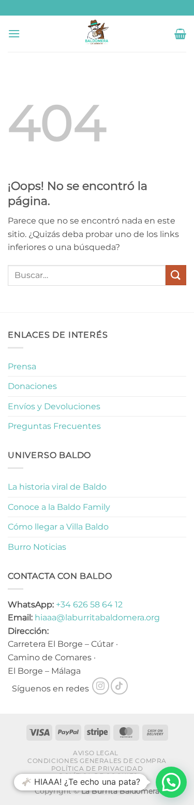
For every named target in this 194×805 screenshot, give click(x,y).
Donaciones (32, 386)
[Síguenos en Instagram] (100, 686)
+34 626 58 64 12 (89, 604)
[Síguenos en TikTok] (119, 686)
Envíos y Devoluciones (54, 406)
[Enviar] (176, 275)
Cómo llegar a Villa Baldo (58, 527)
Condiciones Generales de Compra (97, 761)
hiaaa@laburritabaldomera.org (97, 617)
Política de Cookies (98, 776)
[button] (14, 33)
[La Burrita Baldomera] (97, 34)
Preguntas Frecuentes (54, 426)
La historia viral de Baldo (57, 487)
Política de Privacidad (97, 768)
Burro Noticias (37, 547)
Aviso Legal (95, 753)
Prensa (22, 366)
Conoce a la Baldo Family (59, 507)
